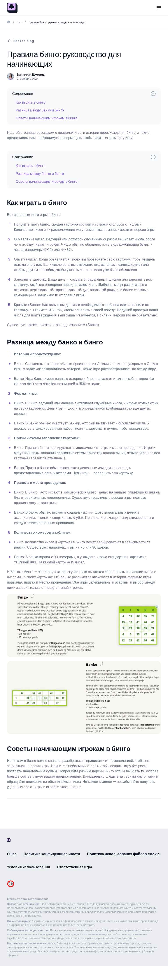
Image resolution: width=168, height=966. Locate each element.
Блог (19, 22)
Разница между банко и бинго (40, 110)
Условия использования (28, 867)
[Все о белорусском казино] (12, 7)
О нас (12, 854)
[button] (159, 8)
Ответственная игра (74, 867)
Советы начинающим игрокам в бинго (46, 118)
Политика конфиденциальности (52, 854)
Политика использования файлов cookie (123, 854)
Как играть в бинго (31, 102)
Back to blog (23, 41)
